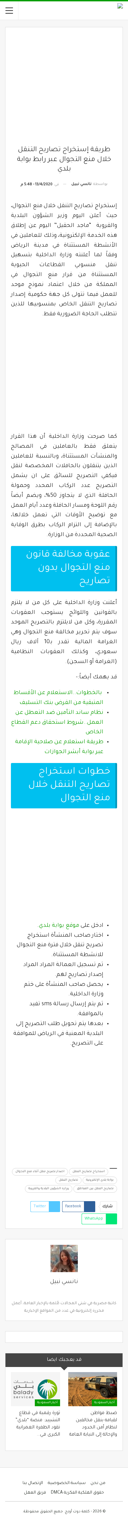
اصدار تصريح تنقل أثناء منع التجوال (40, 1172)
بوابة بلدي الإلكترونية (100, 1180)
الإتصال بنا (33, 1483)
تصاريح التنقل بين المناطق (95, 1189)
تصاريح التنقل (68, 1180)
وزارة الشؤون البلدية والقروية (48, 1189)
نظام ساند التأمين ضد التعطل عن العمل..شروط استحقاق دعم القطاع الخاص (57, 723)
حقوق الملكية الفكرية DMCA (77, 1493)
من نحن (97, 1483)
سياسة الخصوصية (67, 1483)
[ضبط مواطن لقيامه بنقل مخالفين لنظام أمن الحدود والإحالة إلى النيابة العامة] (92, 1389)
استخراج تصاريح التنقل (88, 1172)
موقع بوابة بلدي (59, 926)
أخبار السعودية (104, 1403)
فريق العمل (35, 1493)
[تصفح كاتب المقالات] (64, 1258)
